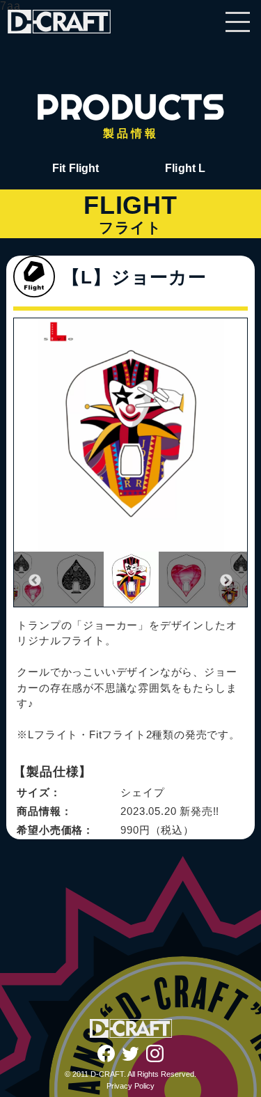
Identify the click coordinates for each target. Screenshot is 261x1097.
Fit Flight (76, 168)
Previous (35, 581)
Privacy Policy (130, 1086)
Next (226, 581)
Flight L (185, 168)
